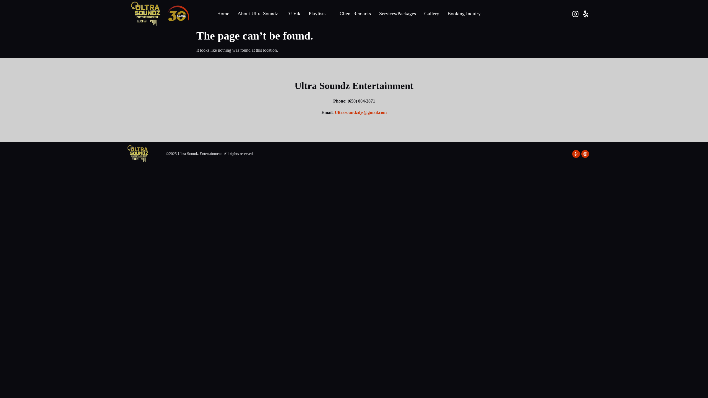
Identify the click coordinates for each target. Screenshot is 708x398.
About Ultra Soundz (258, 13)
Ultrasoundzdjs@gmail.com (361, 112)
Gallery (431, 13)
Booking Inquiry (464, 13)
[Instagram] (575, 14)
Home (223, 13)
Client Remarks (355, 13)
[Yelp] (585, 14)
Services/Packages (397, 13)
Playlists (317, 13)
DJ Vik (293, 13)
